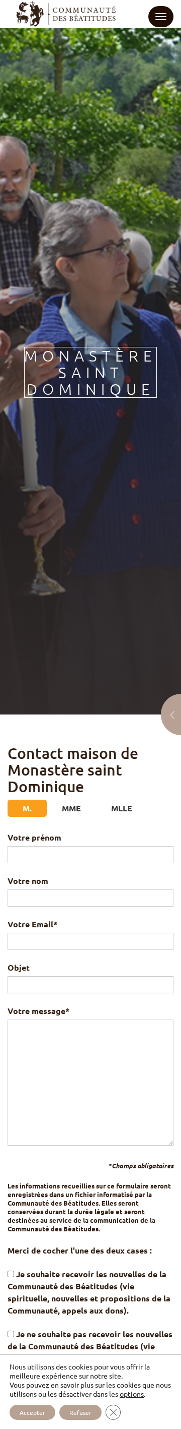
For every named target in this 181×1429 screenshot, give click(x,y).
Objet (19, 967)
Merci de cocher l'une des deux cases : (80, 1250)
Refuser (80, 1412)
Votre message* (38, 1010)
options (132, 1393)
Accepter (32, 1412)
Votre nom (28, 880)
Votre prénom (34, 837)
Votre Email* (32, 924)
